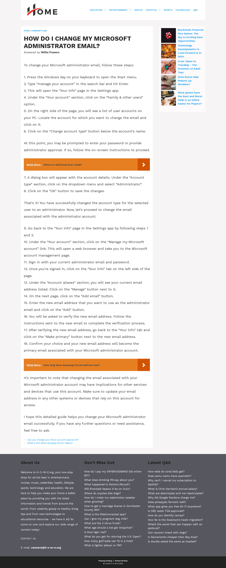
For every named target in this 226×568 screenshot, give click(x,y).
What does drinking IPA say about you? (109, 479)
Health (138, 10)
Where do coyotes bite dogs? (102, 493)
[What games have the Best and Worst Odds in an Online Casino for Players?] (168, 98)
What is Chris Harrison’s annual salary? (172, 488)
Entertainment (118, 10)
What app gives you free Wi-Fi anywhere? (174, 506)
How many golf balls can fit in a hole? (108, 541)
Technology (182, 10)
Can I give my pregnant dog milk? (106, 518)
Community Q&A (39, 31)
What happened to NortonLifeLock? (107, 484)
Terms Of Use (121, 561)
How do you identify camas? (166, 515)
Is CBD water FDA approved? (166, 510)
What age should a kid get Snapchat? (108, 527)
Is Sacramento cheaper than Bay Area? (173, 537)
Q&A (195, 10)
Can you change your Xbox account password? (52, 440)
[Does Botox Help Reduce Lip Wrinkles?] (168, 83)
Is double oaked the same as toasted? (172, 541)
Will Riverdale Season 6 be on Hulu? (107, 488)
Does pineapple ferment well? (167, 502)
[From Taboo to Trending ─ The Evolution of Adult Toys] (168, 67)
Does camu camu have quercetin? (169, 475)
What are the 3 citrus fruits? (102, 523)
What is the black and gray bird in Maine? (50, 443)
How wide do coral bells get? (166, 471)
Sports (168, 10)
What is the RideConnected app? (105, 514)
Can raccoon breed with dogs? (167, 532)
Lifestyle (151, 10)
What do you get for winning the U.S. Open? (112, 536)
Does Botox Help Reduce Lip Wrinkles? (188, 80)
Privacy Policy (105, 561)
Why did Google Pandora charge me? (171, 497)
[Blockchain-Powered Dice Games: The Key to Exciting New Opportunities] (168, 36)
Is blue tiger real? (95, 532)
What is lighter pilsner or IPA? (103, 545)
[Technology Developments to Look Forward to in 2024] (168, 51)
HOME (26, 31)
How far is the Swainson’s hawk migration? (175, 519)
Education (96, 10)
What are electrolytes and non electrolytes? (175, 493)
